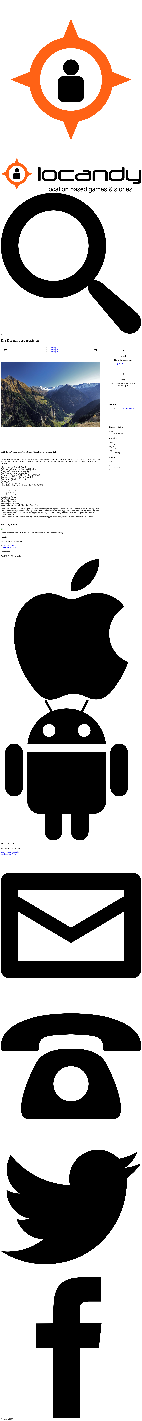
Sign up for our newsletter (10, 852)
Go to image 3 (53, 352)
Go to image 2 (53, 350)
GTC (14, 854)
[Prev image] (22, 349)
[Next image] (79, 349)
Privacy (9, 854)
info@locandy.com (9, 547)
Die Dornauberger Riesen (125, 408)
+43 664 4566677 (9, 545)
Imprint (3, 854)
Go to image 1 (53, 348)
